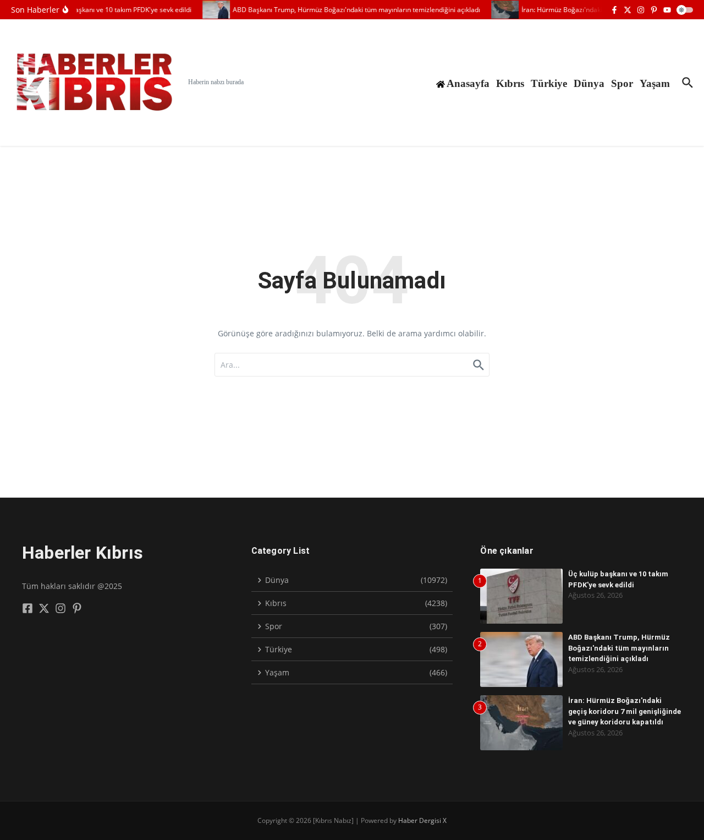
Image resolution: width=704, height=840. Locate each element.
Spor (622, 83)
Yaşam (655, 83)
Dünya (589, 83)
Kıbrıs (510, 83)
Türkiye (549, 83)
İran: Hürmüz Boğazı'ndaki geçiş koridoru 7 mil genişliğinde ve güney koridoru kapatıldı (624, 711)
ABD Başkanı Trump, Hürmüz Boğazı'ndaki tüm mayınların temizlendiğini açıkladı (619, 648)
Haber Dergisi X (422, 820)
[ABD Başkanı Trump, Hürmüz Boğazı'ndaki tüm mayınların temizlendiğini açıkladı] (212, 10)
